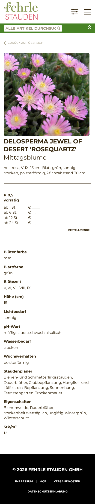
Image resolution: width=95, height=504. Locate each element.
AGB (43, 481)
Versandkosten (67, 481)
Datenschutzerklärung (47, 491)
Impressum (24, 481)
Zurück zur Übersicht (26, 42)
